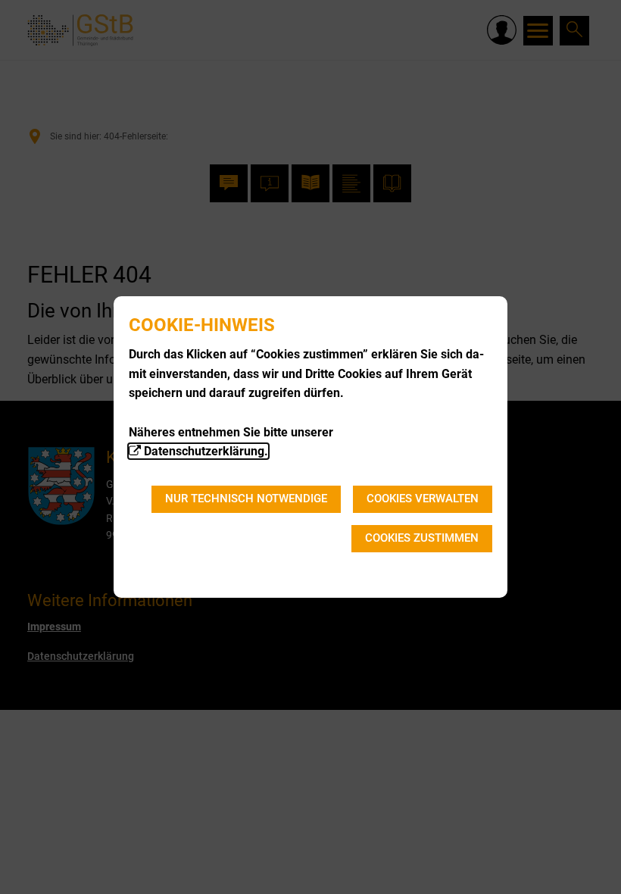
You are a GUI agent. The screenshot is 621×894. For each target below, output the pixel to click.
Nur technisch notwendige (246, 498)
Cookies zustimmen (422, 538)
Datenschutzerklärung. (206, 451)
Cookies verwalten (423, 498)
